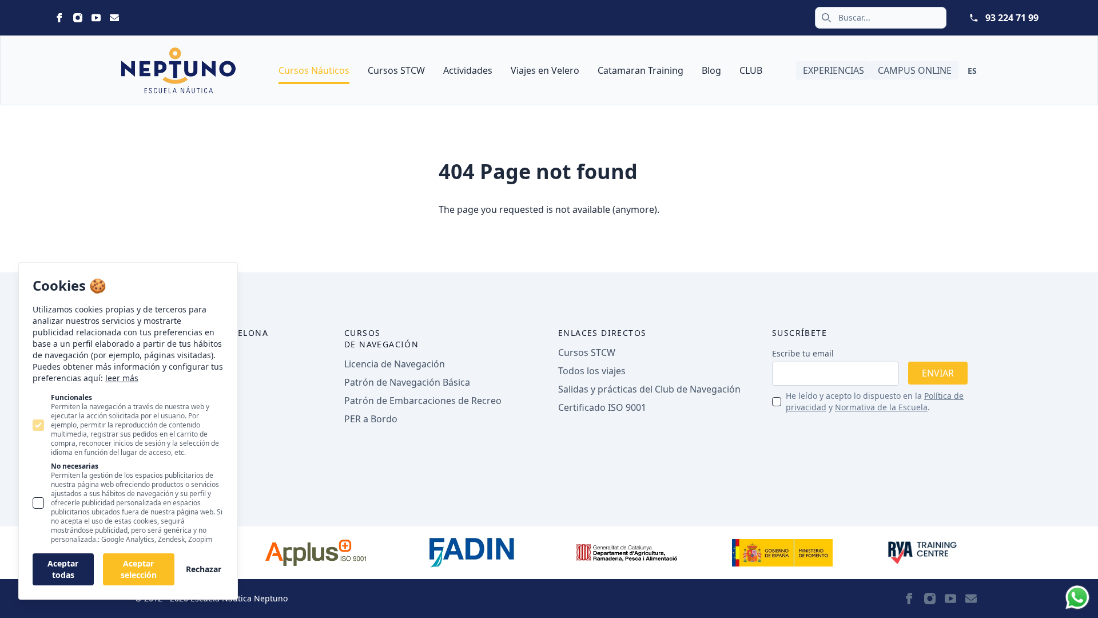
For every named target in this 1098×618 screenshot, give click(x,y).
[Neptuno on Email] (114, 17)
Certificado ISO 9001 (602, 407)
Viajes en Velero (545, 70)
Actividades (467, 70)
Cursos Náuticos (314, 70)
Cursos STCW (396, 70)
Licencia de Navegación (394, 364)
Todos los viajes (592, 371)
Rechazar (203, 569)
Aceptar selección (139, 569)
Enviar (938, 373)
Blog (711, 70)
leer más (121, 378)
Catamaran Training (640, 70)
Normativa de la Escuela (881, 407)
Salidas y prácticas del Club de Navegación (649, 389)
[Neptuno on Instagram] (77, 17)
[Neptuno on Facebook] (59, 17)
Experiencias (833, 70)
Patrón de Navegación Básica (407, 382)
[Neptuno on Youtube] (96, 17)
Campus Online (915, 70)
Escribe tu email (803, 353)
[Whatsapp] (1077, 597)
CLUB (750, 70)
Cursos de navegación (381, 338)
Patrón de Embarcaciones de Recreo (423, 400)
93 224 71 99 (1012, 17)
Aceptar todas (62, 569)
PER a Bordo (370, 419)
